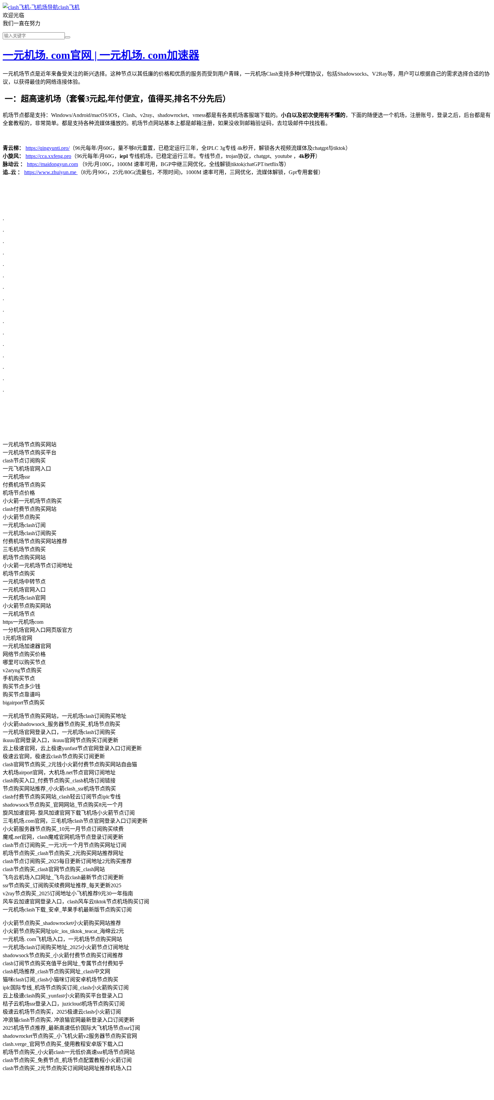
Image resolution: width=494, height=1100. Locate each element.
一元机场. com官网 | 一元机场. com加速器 (101, 55)
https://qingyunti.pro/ (48, 148)
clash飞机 (69, 7)
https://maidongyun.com (52, 164)
